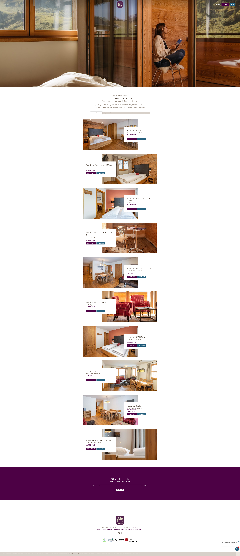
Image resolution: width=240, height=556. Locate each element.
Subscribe (120, 489)
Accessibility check (133, 529)
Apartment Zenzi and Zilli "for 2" (99, 233)
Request (225, 4)
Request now (132, 139)
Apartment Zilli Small (136, 337)
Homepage (114, 95)
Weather (104, 529)
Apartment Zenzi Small (96, 302)
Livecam (109, 529)
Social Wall (124, 529)
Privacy (144, 485)
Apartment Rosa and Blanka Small (140, 199)
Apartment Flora (134, 130)
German (141, 529)
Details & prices (131, 134)
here (139, 553)
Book (232, 4)
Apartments (119, 95)
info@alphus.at (134, 527)
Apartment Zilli (134, 406)
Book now (142, 139)
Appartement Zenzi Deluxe (98, 440)
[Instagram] (219, 4)
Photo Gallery (116, 529)
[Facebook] (216, 4)
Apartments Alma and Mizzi (99, 165)
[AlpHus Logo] (120, 4)
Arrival (98, 529)
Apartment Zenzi (94, 371)
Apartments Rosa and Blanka (140, 268)
